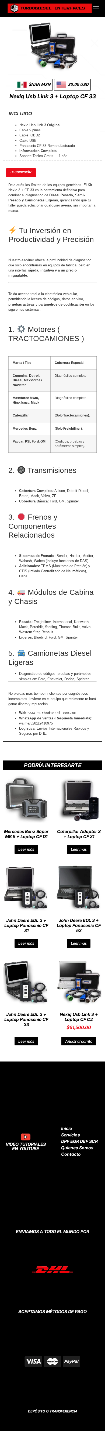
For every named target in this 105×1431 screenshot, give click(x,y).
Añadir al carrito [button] (78, 1041)
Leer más (26, 849)
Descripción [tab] (21, 172)
